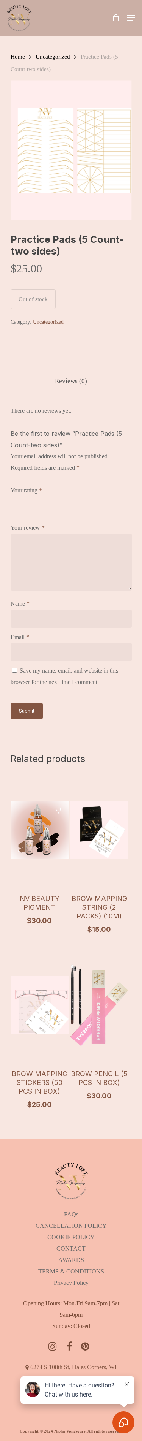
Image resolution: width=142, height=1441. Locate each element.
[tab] (71, 381)
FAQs (71, 1214)
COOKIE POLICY (71, 1237)
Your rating (26, 490)
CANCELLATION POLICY (71, 1225)
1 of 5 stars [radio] (15, 500)
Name (20, 603)
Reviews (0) (71, 381)
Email (20, 637)
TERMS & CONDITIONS (71, 1271)
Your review (28, 527)
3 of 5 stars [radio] (38, 500)
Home (18, 57)
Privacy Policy (71, 1282)
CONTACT (71, 1248)
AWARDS (71, 1260)
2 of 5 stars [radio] (27, 500)
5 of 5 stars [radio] (61, 500)
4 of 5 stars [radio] (50, 500)
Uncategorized (53, 57)
